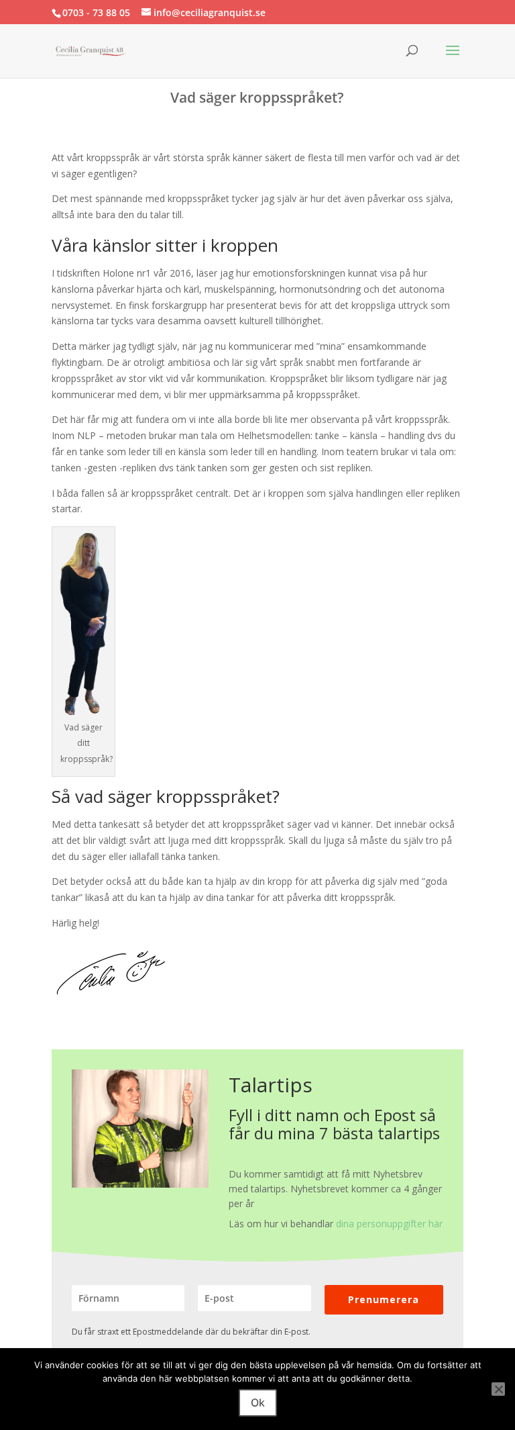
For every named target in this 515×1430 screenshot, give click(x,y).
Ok (258, 1402)
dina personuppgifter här (389, 1223)
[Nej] (498, 1389)
